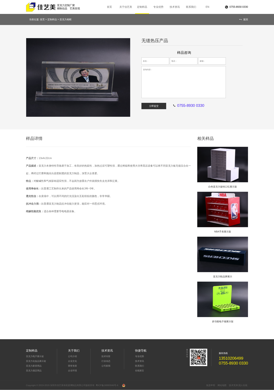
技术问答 (105, 356)
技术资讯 (175, 7)
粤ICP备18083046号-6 (107, 385)
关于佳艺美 (125, 7)
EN (207, 7)
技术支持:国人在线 (238, 385)
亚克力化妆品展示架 (36, 361)
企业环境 (72, 370)
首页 (109, 7)
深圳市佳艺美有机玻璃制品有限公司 (68, 7)
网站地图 (222, 385)
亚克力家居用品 (34, 366)
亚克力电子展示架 (35, 356)
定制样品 (142, 7)
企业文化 (72, 361)
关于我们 (73, 350)
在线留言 (139, 370)
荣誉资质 (72, 366)
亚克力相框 (66, 19)
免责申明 (210, 385)
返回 (245, 19)
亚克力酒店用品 (34, 370)
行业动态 (105, 361)
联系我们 (191, 7)
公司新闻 (105, 366)
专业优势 (158, 7)
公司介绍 (72, 356)
